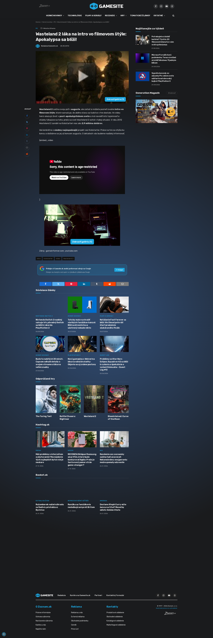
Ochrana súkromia (43, 617)
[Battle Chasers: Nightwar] (70, 399)
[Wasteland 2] (94, 399)
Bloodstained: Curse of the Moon (118, 417)
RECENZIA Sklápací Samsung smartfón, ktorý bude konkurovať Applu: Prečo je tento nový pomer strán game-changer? (82, 459)
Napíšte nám (41, 629)
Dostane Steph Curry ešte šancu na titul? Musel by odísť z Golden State (113, 507)
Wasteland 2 (68, 258)
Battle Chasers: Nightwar (67, 417)
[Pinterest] (26, 128)
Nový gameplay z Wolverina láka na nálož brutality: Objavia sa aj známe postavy (82, 362)
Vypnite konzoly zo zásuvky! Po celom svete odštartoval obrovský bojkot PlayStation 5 (163, 77)
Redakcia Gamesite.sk (49, 46)
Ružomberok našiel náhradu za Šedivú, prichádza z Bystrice (50, 507)
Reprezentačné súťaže (78, 501)
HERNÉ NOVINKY (54, 15)
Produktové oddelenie (115, 613)
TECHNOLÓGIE (75, 15)
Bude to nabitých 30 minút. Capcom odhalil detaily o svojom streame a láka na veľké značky (49, 363)
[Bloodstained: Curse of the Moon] (118, 399)
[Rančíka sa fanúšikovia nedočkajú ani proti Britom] (82, 489)
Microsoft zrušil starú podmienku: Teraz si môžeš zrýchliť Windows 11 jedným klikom (164, 59)
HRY (122, 15)
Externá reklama (77, 617)
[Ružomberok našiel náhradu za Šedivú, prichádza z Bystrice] (50, 489)
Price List (75, 629)
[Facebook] (26, 115)
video (58, 258)
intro (39, 258)
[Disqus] (82, 549)
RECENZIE (110, 15)
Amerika (103, 501)
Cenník (73, 625)
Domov (38, 22)
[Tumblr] (26, 141)
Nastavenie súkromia (44, 621)
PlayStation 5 (74, 355)
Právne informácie (43, 613)
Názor (70, 450)
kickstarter (48, 258)
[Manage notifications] (4, 634)
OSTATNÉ (158, 15)
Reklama (76, 606)
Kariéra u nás (41, 625)
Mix (101, 450)
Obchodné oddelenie (115, 617)
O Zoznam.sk (44, 606)
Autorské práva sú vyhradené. (166, 608)
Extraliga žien (42, 501)
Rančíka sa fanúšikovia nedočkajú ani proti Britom (81, 505)
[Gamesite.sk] (106, 6)
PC (55, 22)
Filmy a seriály (106, 316)
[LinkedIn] (26, 134)
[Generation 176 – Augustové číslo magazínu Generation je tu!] (156, 111)
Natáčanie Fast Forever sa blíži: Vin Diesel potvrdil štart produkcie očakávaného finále (113, 324)
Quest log (104, 355)
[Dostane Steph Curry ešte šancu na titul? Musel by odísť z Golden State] (114, 489)
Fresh (38, 450)
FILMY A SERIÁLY (93, 15)
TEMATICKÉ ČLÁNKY (140, 15)
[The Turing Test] (46, 399)
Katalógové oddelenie (115, 621)
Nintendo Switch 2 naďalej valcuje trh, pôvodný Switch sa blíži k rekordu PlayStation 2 (50, 324)
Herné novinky (47, 22)
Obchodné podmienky (79, 621)
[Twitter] (26, 122)
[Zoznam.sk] (170, 614)
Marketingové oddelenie (116, 625)
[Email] (26, 147)
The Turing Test (44, 416)
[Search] (173, 15)
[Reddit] (26, 153)
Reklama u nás (77, 613)
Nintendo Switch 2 (44, 316)
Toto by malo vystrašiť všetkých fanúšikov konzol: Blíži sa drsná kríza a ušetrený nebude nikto (82, 324)
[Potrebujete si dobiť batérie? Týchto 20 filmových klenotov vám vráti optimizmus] (142, 40)
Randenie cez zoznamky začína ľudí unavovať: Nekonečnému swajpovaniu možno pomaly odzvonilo (113, 458)
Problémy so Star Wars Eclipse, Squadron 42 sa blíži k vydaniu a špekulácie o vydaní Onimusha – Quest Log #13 (114, 364)
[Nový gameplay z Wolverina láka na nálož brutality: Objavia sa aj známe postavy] (82, 344)
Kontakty (112, 606)
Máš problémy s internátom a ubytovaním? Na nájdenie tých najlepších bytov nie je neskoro (49, 458)
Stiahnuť (172, 93)
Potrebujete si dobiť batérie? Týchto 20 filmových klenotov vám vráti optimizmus (163, 40)
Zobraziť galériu (115, 99)
